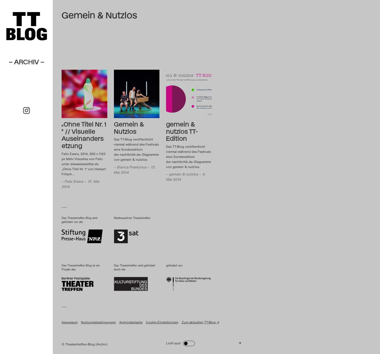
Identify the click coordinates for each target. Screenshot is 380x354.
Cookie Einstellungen (162, 322)
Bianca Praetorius (132, 167)
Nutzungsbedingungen (98, 322)
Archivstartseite (130, 322)
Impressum (70, 322)
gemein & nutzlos (183, 174)
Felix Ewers (74, 181)
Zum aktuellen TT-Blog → (200, 322)
